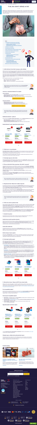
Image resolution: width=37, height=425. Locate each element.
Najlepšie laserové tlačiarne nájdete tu (18, 98)
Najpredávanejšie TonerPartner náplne (11, 62)
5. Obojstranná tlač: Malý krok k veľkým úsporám (11, 50)
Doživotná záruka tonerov (16, 390)
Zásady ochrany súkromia (16, 382)
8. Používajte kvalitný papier (9, 57)
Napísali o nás (15, 397)
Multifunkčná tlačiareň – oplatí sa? (11, 44)
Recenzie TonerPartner (16, 395)
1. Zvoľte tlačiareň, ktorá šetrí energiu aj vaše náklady (12, 42)
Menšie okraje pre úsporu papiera (11, 56)
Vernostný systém (15, 389)
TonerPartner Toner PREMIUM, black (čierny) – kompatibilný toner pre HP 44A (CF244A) (18, 315)
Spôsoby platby (15, 388)
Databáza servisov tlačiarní (16, 396)
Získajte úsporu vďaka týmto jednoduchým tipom (11, 63)
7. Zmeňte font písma (8, 53)
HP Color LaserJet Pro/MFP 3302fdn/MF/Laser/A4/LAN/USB (8, 134)
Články (26, 383)
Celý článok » (4, 365)
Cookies (14, 383)
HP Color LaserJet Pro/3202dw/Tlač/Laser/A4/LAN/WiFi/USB (28, 134)
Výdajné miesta (15, 387)
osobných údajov (17, 375)
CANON (26, 387)
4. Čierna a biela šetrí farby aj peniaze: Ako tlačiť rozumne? (13, 49)
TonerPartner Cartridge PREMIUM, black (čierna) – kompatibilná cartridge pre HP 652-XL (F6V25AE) (28, 315)
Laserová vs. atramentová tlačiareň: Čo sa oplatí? (13, 43)
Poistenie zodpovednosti (16, 391)
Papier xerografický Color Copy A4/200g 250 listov (13, 267)
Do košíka (9, 142)
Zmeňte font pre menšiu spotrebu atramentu (12, 54)
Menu (34, 1)
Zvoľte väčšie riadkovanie (9, 55)
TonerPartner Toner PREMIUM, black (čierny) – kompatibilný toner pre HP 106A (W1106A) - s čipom (8, 315)
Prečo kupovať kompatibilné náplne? (11, 61)
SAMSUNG (26, 388)
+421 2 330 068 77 (17, 1)
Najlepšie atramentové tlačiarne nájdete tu (18, 105)
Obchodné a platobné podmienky (17, 381)
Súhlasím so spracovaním (13, 375)
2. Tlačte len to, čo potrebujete (9, 46)
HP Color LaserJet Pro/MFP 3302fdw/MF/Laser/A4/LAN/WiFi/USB (18, 134)
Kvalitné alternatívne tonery (13, 299)
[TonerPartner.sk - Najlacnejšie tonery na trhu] (3, 1)
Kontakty (26, 382)
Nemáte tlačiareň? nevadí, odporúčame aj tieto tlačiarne (14, 45)
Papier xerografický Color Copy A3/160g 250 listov (32, 267)
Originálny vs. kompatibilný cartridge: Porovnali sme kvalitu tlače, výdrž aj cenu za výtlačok (10, 360)
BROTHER (26, 389)
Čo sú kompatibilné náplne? (10, 60)
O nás (26, 381)
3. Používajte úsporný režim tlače (9, 48)
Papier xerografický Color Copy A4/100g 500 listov (22, 267)
